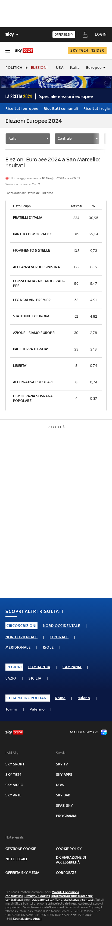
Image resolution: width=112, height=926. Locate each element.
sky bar (63, 795)
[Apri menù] (7, 50)
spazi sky (64, 805)
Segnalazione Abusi (27, 919)
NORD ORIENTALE (21, 637)
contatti (88, 900)
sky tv (62, 764)
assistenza (71, 900)
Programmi (66, 816)
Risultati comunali (61, 109)
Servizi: (61, 753)
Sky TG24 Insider (87, 50)
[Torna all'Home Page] (24, 50)
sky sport (14, 764)
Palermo (37, 709)
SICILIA (35, 678)
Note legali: (14, 837)
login (101, 34)
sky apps (64, 774)
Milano (84, 698)
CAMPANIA (72, 667)
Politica (13, 67)
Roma (60, 698)
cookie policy (69, 849)
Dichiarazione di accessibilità (71, 859)
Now (60, 785)
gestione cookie (20, 849)
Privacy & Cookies (37, 896)
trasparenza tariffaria (47, 900)
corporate (66, 873)
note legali (16, 859)
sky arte (13, 795)
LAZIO (10, 678)
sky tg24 (13, 774)
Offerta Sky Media (22, 873)
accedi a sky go (84, 732)
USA (60, 67)
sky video (14, 785)
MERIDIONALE (18, 647)
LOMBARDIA (39, 667)
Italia (75, 67)
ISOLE (48, 647)
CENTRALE (59, 637)
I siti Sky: (12, 753)
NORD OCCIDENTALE (61, 626)
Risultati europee (21, 109)
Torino (11, 709)
